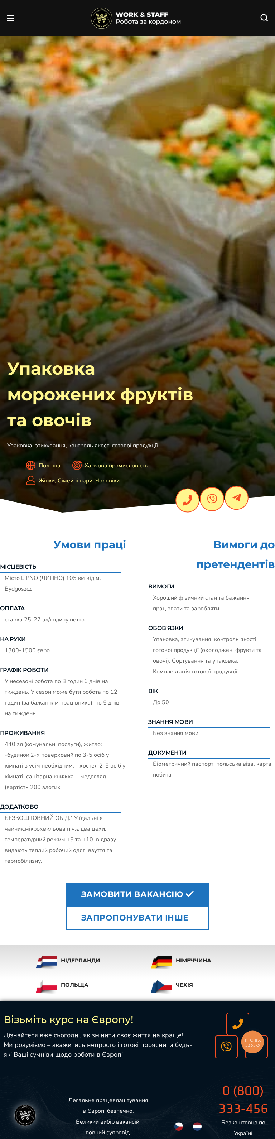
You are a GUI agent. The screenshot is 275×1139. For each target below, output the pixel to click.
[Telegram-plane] (236, 498)
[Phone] (187, 500)
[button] (264, 18)
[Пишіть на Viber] (226, 1046)
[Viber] (212, 499)
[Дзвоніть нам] (237, 1024)
